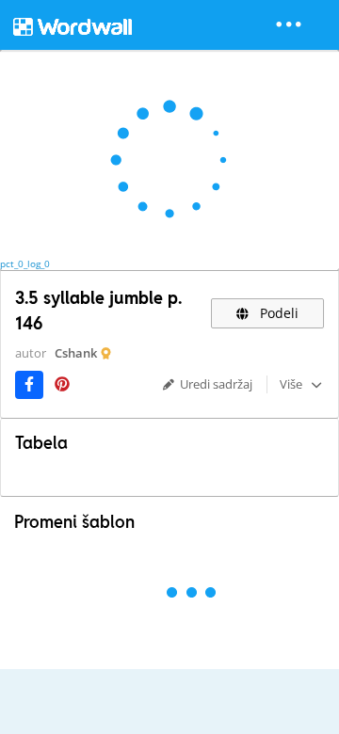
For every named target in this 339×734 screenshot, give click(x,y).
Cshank (76, 352)
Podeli (277, 313)
